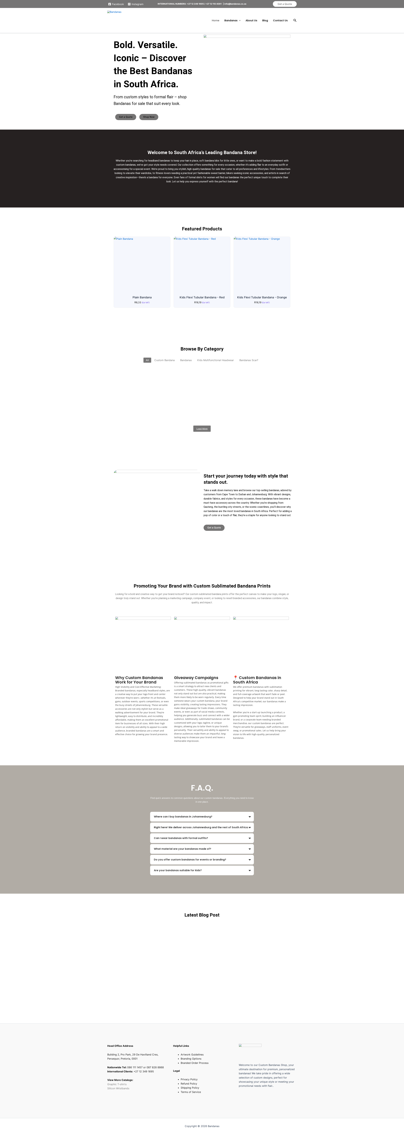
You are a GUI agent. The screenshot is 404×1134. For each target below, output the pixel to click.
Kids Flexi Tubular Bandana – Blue (194, 388)
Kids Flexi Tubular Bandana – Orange (217, 374)
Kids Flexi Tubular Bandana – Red (161, 374)
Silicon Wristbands (118, 1088)
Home (215, 20)
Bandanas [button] (231, 20)
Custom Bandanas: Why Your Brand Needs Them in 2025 (158, 949)
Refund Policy (189, 1083)
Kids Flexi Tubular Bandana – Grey (139, 388)
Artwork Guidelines (192, 1054)
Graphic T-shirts (117, 1084)
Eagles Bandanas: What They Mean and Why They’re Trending (162, 970)
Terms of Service (191, 1092)
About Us (251, 20)
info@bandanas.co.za (235, 4)
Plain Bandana (123, 374)
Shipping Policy (190, 1087)
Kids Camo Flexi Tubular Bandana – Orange (211, 401)
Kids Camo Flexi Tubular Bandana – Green (145, 415)
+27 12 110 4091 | (214, 4)
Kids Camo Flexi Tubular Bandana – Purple (255, 388)
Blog (265, 20)
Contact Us (280, 20)
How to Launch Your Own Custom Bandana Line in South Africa (163, 929)
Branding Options (191, 1058)
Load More (202, 428)
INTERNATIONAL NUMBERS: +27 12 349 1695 (181, 4)
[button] (285, 4)
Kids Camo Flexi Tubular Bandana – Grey (144, 401)
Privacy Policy (189, 1079)
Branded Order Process (194, 1062)
